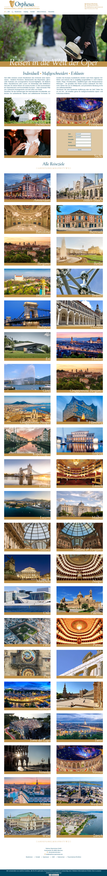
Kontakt (32, 11)
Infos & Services (41, 11)
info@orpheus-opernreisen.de (94, 7)
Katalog (26, 11)
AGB (53, 857)
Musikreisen (18, 11)
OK (50, 874)
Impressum (46, 857)
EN (9, 11)
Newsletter (51, 11)
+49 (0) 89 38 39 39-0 (92, 5)
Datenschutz (55, 874)
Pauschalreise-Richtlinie (74, 857)
